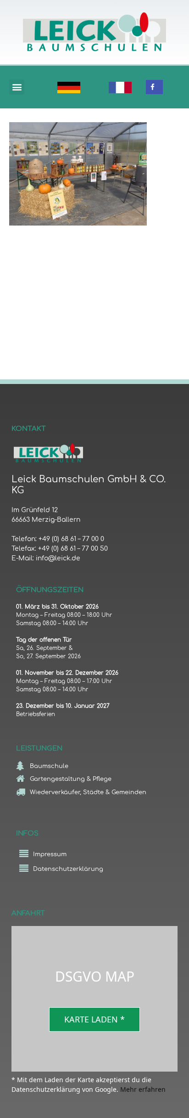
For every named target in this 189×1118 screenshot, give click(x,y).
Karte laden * (94, 1019)
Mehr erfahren (143, 1089)
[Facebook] (153, 87)
